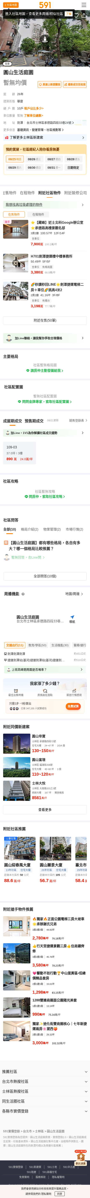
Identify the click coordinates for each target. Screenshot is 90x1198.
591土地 (52, 1167)
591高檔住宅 (49, 1172)
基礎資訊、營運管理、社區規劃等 (39, 129)
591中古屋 (69, 1167)
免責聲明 (24, 1177)
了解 (69, 14)
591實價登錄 (16, 1167)
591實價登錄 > (12, 1131)
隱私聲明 (46, 1194)
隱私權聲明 (58, 1177)
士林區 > (40, 1131)
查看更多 (45, 810)
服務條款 (41, 1177)
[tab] (14, 214)
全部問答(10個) (45, 576)
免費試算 (73, 706)
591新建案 (35, 1167)
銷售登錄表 (76, 420)
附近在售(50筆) (45, 320)
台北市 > (28, 1131)
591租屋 (31, 1172)
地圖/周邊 (72, 594)
